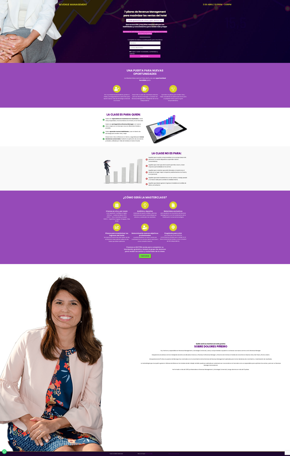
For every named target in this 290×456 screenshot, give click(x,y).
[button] (4, 451)
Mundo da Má (148, 453)
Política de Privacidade (173, 453)
